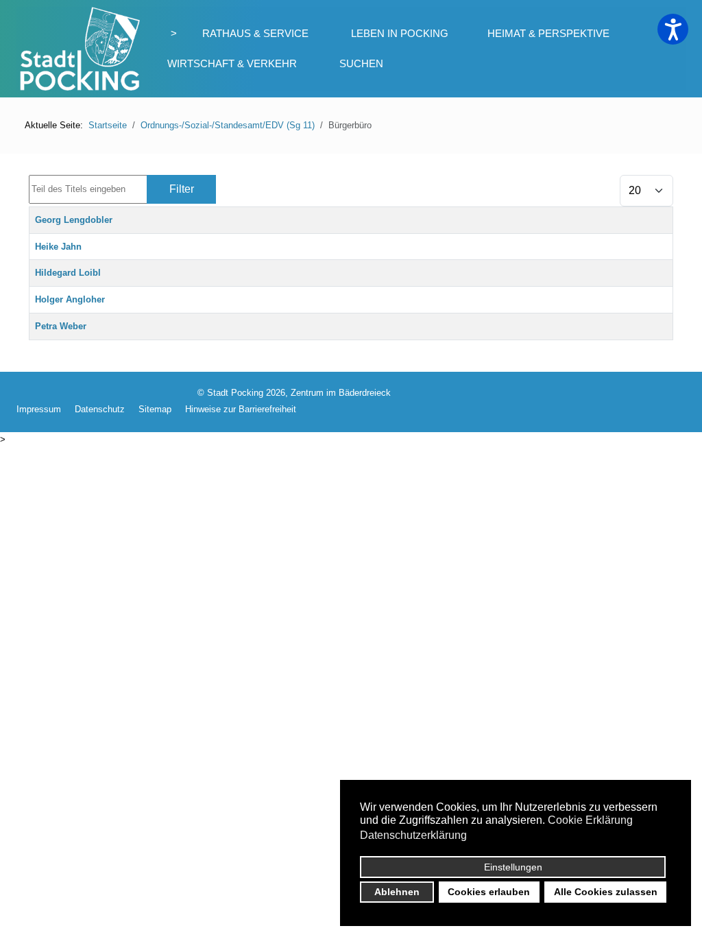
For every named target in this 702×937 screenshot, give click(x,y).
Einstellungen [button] (513, 867)
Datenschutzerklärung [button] (413, 835)
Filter (181, 189)
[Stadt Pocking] (78, 49)
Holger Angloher (70, 299)
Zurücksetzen (271, 189)
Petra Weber (60, 326)
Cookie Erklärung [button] (590, 820)
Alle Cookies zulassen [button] (605, 891)
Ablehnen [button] (397, 891)
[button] (672, 29)
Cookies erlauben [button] (489, 891)
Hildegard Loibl (68, 273)
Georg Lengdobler (73, 220)
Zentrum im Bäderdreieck (341, 393)
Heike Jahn (58, 246)
